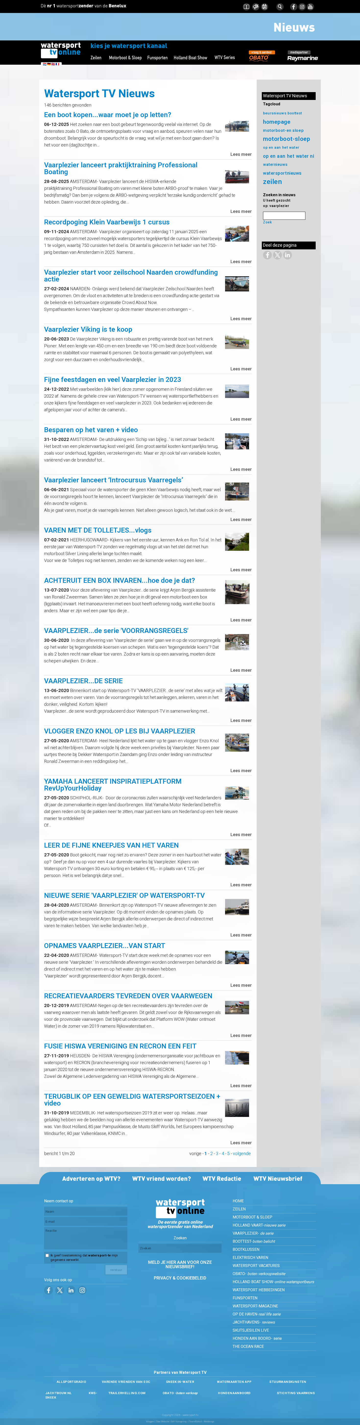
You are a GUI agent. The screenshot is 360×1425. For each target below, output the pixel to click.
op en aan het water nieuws (294, 156)
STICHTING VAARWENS (296, 1393)
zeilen (272, 182)
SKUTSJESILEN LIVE (251, 1330)
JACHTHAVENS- (254, 1322)
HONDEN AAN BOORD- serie (257, 1338)
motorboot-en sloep (283, 130)
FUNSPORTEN (245, 1298)
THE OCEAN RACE (248, 1347)
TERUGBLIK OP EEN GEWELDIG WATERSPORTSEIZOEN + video (132, 1100)
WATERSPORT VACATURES (256, 1266)
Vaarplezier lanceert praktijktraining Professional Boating (120, 168)
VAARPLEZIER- (253, 1233)
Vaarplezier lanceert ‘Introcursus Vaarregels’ (113, 480)
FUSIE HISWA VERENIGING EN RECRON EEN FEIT (120, 1046)
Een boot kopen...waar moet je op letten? (107, 115)
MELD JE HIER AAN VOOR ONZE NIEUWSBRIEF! (180, 1264)
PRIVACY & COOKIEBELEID (180, 1278)
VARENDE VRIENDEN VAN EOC (126, 1381)
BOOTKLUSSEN (246, 1250)
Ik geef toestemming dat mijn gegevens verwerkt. (84, 1257)
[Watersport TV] (180, 1217)
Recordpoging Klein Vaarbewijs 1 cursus (107, 222)
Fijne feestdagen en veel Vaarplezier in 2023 (112, 380)
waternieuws (275, 165)
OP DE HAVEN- (256, 1314)
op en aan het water (281, 147)
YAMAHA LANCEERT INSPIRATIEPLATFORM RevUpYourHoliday (112, 785)
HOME (238, 1201)
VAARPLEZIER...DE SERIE (83, 681)
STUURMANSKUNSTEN (287, 1381)
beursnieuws (274, 113)
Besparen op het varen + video (91, 430)
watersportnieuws (282, 173)
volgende (242, 1153)
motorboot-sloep (286, 139)
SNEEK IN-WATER (180, 1381)
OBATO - (180, 1393)
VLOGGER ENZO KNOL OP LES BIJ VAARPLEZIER (119, 731)
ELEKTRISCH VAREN (250, 1258)
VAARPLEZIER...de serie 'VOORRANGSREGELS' (116, 631)
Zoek (267, 222)
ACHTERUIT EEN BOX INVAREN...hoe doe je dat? (119, 581)
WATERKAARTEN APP (234, 1381)
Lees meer (241, 154)
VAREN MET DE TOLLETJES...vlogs (98, 530)
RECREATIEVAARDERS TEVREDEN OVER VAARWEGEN (128, 996)
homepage (276, 122)
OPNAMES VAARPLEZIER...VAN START (104, 946)
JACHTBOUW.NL (58, 1393)
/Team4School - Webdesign (201, 1421)
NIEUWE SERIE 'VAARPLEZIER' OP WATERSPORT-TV (124, 896)
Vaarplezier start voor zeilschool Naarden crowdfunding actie (131, 276)
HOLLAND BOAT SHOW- (273, 1282)
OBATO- (259, 1274)
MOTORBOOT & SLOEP (252, 1217)
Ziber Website (162, 1421)
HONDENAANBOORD (234, 1393)
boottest (295, 113)
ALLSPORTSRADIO (71, 1381)
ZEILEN (239, 1209)
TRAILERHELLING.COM (127, 1393)
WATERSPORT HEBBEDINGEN (259, 1290)
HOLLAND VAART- (259, 1225)
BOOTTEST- (254, 1241)
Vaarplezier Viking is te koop (88, 330)
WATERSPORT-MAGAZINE (255, 1306)
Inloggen (150, 1421)
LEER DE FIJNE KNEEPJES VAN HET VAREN (111, 845)
